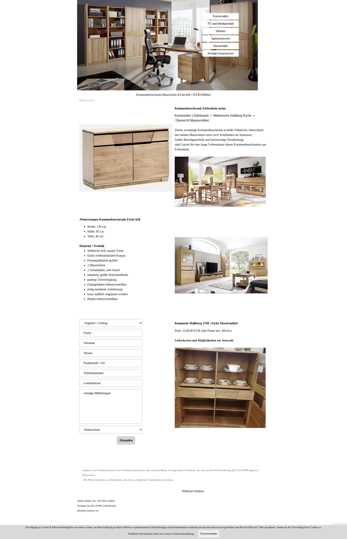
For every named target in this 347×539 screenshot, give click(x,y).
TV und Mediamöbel (220, 23)
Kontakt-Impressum (221, 53)
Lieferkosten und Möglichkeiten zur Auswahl (204, 340)
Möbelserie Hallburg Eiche (232, 115)
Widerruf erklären (193, 491)
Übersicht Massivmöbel (192, 120)
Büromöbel (220, 46)
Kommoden (220, 16)
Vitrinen (221, 31)
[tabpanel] (221, 159)
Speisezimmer (220, 38)
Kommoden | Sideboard (191, 115)
